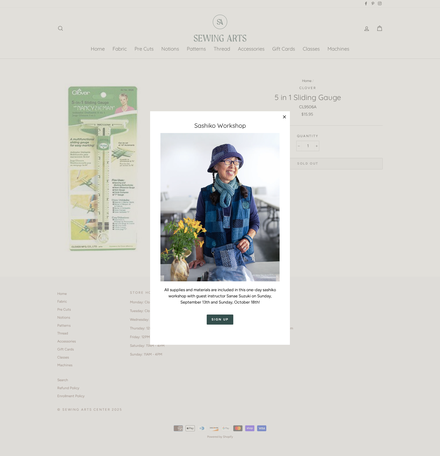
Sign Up (220, 320)
